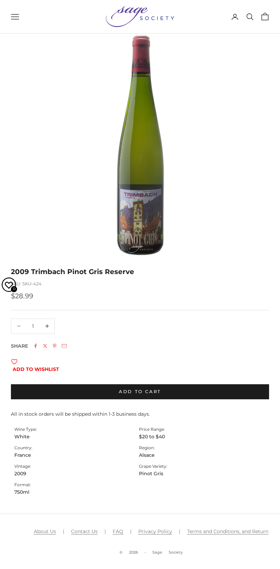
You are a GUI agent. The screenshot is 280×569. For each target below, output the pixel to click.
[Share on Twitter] (45, 346)
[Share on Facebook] (35, 346)
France (22, 455)
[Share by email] (64, 346)
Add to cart (140, 391)
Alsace (147, 455)
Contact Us (84, 531)
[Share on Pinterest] (54, 346)
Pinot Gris (151, 473)
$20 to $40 (152, 437)
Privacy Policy (155, 531)
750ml (21, 492)
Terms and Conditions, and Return (227, 531)
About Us (45, 531)
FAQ (118, 531)
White (22, 437)
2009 (20, 473)
